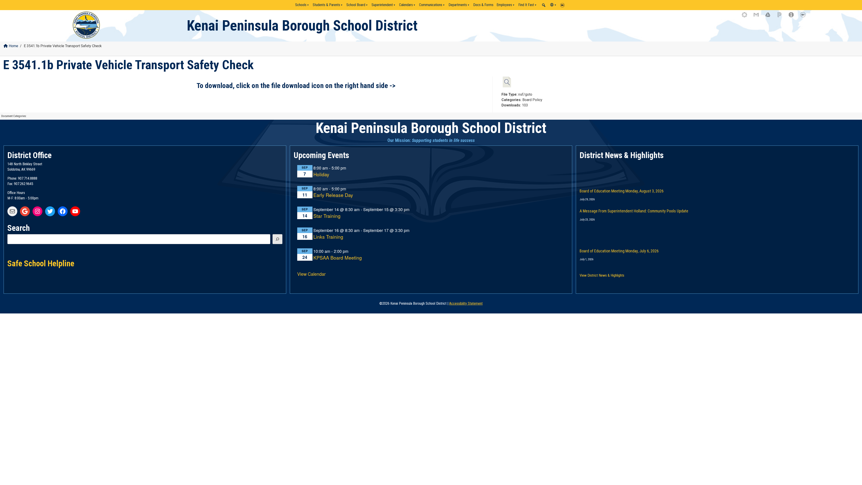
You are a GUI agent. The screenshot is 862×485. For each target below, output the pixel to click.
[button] (544, 5)
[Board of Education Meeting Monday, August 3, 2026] (717, 172)
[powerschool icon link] (782, 17)
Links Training (328, 237)
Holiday (321, 175)
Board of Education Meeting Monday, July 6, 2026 (619, 251)
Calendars (406, 5)
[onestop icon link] (793, 17)
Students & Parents (326, 5)
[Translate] (554, 5)
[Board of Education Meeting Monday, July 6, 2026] (717, 232)
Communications (430, 5)
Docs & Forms (483, 5)
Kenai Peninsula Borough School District (302, 25)
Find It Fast (526, 5)
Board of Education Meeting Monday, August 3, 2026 (622, 191)
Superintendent (382, 5)
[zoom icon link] (805, 17)
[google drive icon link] (770, 17)
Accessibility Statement (466, 303)
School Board (355, 5)
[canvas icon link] (747, 17)
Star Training (327, 216)
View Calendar (311, 274)
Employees (504, 5)
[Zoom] (563, 5)
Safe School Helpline (40, 263)
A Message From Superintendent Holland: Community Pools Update (634, 211)
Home (13, 46)
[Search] (277, 239)
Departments (458, 5)
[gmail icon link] (758, 17)
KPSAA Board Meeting (337, 258)
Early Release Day (333, 195)
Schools (300, 5)
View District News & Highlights (602, 275)
